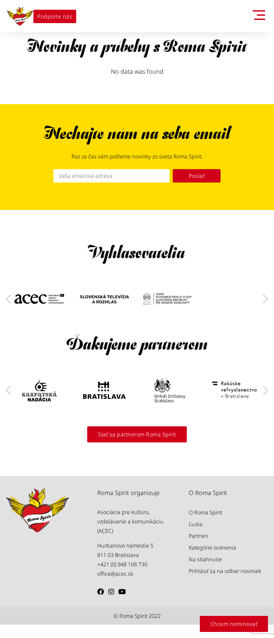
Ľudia (195, 524)
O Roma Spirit (205, 512)
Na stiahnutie (205, 559)
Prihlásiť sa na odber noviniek (225, 571)
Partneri (198, 536)
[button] (265, 299)
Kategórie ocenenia (212, 547)
